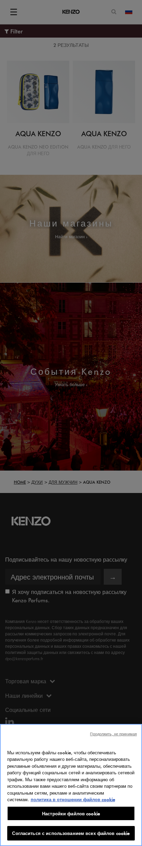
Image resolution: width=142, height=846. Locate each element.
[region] (71, 785)
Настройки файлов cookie (71, 813)
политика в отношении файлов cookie (73, 799)
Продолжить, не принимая (113, 733)
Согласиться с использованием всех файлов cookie (71, 833)
